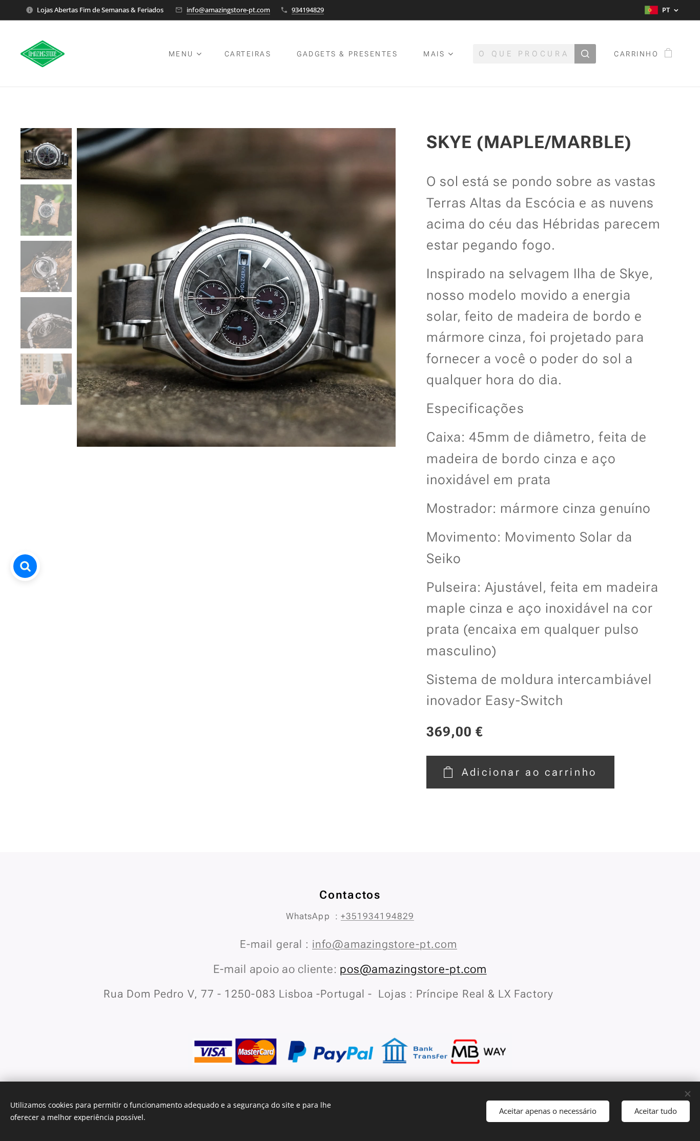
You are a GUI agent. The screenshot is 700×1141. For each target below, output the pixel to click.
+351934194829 (377, 916)
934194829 (308, 9)
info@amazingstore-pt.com (228, 9)
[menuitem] (189, 54)
